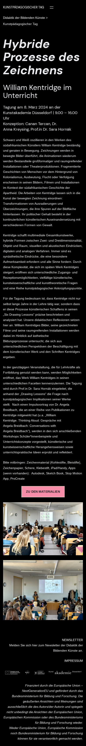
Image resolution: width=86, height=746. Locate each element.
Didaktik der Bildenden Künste (24, 17)
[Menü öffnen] (51, 7)
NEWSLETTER (72, 640)
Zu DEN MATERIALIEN (43, 491)
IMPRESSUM (73, 660)
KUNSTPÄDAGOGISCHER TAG (23, 7)
